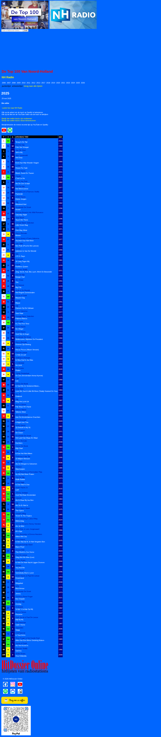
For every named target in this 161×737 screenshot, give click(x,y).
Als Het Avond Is (21, 646)
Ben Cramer (20, 430)
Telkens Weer (20, 412)
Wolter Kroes (20, 560)
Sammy (18, 651)
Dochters (19, 443)
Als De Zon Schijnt (22, 184)
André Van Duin (21, 181)
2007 (9, 83)
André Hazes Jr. (21, 488)
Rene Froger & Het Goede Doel (27, 638)
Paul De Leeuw (21, 353)
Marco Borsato (21, 233)
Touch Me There (21, 220)
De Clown (19, 433)
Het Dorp (18, 158)
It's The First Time (22, 324)
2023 (68, 83)
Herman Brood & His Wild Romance (29, 212)
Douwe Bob (19, 550)
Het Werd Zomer (21, 189)
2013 (38, 83)
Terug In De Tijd (21, 142)
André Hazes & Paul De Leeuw (27, 576)
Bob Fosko (19, 368)
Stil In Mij (18, 152)
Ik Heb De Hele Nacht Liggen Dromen (30, 562)
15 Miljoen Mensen (22, 459)
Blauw (17, 303)
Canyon (18, 498)
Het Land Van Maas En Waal (26, 438)
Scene (17, 249)
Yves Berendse (21, 140)
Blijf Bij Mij (19, 620)
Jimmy (18, 594)
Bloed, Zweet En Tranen (24, 173)
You (16, 282)
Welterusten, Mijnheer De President (29, 339)
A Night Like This (21, 422)
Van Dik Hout (20, 150)
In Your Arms (20, 635)
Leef (17, 490)
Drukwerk (19, 259)
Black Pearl (19, 547)
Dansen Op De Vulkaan (24, 308)
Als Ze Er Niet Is (21, 505)
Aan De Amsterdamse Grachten (27, 417)
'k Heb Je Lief (20, 355)
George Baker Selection (24, 223)
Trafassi (18, 467)
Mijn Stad (19, 448)
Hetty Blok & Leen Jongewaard (27, 529)
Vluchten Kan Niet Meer (24, 241)
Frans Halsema (21, 311)
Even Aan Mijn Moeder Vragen (27, 163)
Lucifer (18, 166)
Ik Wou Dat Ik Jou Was (24, 360)
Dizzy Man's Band (22, 508)
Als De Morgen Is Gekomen (26, 464)
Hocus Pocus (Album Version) (27, 350)
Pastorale (19, 194)
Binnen (18, 235)
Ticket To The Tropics (23, 516)
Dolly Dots (19, 389)
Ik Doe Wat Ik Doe (22, 485)
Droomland (19, 578)
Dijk (16, 202)
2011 (28, 83)
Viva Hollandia (20, 656)
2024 (73, 83)
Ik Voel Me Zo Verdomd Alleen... (27, 386)
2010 (23, 83)
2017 (43, 83)
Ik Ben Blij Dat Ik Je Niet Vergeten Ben (30, 542)
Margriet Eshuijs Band (23, 545)
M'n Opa (18, 531)
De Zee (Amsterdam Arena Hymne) (29, 376)
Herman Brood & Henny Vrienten (28, 524)
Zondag (18, 604)
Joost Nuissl (20, 539)
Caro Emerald (20, 420)
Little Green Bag (21, 225)
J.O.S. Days (20, 256)
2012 (33, 83)
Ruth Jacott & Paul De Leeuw (26, 617)
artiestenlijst (17, 86)
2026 (83, 83)
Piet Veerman (20, 623)
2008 (14, 83)
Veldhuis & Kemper (22, 358)
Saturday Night (21, 215)
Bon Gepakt (20, 599)
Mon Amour (19, 588)
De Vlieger (19, 329)
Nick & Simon (20, 404)
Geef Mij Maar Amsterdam (25, 495)
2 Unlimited (19, 363)
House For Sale (21, 168)
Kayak (17, 264)
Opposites (19, 628)
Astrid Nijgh (19, 482)
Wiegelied (19, 583)
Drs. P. (18, 394)
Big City (18, 287)
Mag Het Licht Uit (22, 402)
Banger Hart (20, 277)
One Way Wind (21, 230)
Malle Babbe (20, 479)
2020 (58, 83)
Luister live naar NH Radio (12, 108)
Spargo (18, 565)
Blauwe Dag (20, 298)
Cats (17, 228)
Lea (16, 381)
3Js (16, 581)
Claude (18, 176)
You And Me (20, 568)
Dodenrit (18, 396)
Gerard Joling (20, 513)
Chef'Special (20, 633)
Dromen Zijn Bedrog (23, 344)
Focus (17, 347)
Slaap (17, 630)
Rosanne (18, 614)
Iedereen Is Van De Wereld (25, 251)
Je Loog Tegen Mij (22, 261)
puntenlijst (6, 86)
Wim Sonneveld (21, 155)
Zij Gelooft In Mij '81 (23, 427)
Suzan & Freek (21, 295)
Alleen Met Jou (21, 536)
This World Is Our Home (24, 552)
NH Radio (8, 77)
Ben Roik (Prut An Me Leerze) (27, 246)
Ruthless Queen (21, 267)
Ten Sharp (19, 280)
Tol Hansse (19, 285)
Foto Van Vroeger (22, 147)
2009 (19, 83)
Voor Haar (19, 313)
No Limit (18, 365)
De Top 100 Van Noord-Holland (27, 71)
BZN (17, 586)
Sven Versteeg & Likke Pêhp (26, 519)
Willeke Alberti (20, 410)
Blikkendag (19, 521)
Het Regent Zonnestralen (25, 293)
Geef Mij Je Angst (22, 334)
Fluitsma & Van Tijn (22, 456)
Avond (17, 209)
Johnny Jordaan (21, 493)
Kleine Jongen (20, 199)
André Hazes (20, 171)
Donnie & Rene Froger (24, 597)
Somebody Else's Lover (24, 573)
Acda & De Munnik (22, 290)
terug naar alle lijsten (33, 86)
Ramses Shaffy (21, 270)
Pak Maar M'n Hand (23, 407)
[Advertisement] (80, 50)
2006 (4, 83)
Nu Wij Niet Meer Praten (24, 474)
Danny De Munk (21, 384)
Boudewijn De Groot (23, 207)
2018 (48, 83)
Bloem (17, 161)
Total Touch (19, 218)
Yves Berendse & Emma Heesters (28, 534)
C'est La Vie (20, 178)
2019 (53, 83)
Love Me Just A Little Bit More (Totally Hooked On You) (36, 391)
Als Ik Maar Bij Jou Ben (24, 500)
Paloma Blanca (21, 318)
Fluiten (18, 370)
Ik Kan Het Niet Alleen (23, 453)
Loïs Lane (19, 321)
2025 (78, 83)
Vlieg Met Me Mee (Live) (24, 557)
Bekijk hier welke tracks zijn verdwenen (17, 119)
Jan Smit (18, 462)
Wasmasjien (20, 469)
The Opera (19, 511)
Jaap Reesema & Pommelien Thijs (28, 472)
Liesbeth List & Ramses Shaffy (27, 192)
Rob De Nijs (20, 145)
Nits (17, 254)
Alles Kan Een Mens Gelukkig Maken (29, 640)
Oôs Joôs (19, 244)
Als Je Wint (19, 526)
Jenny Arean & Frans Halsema (27, 238)
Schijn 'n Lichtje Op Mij (24, 609)
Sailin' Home (20, 625)
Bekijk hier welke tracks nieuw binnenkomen (19, 121)
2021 (63, 83)
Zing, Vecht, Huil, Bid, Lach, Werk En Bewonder (33, 272)
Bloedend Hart (20, 204)
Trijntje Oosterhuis (22, 373)
